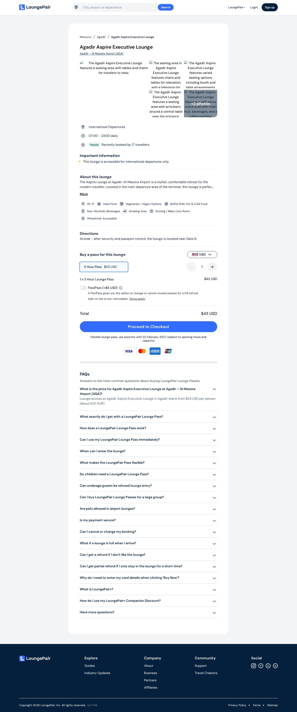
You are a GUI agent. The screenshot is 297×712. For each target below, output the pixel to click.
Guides (89, 666)
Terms (257, 705)
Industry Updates (97, 673)
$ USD (199, 254)
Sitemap (272, 705)
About (148, 666)
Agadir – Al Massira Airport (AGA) (101, 53)
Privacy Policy (237, 705)
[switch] (83, 288)
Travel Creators (206, 673)
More (84, 194)
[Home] (43, 7)
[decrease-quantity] (191, 267)
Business (150, 673)
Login (254, 7)
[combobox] (120, 7)
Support (201, 666)
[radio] (104, 267)
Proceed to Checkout (148, 326)
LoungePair (236, 7)
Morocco (85, 37)
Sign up (270, 7)
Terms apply (137, 299)
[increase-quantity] (212, 267)
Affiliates (150, 687)
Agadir (101, 37)
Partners (150, 680)
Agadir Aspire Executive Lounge (132, 37)
